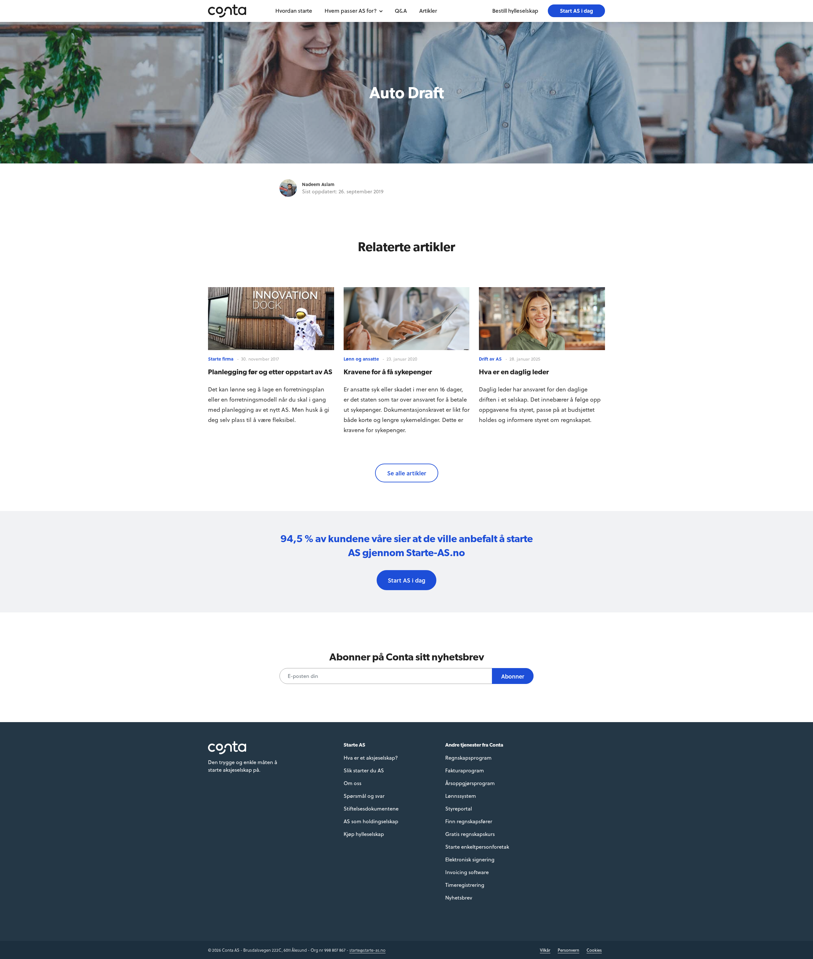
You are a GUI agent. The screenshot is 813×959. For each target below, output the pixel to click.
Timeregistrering (464, 884)
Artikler (428, 11)
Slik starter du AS (364, 770)
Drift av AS (490, 358)
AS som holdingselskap (371, 821)
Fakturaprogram (464, 770)
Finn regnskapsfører (468, 821)
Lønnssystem (460, 795)
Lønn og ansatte (361, 358)
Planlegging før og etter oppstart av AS (270, 372)
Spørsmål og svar (364, 795)
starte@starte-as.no (367, 950)
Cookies (594, 950)
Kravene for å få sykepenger (388, 372)
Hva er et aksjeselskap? (371, 757)
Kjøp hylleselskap (364, 834)
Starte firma (220, 358)
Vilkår (545, 950)
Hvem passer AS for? (351, 11)
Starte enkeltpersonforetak (477, 846)
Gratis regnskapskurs (470, 834)
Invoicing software (467, 872)
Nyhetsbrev (458, 897)
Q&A (401, 11)
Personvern (568, 950)
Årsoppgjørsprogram (470, 783)
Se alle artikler (406, 473)
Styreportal (458, 808)
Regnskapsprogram (468, 757)
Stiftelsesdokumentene (371, 808)
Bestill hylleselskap (515, 11)
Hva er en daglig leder (514, 372)
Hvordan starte (293, 11)
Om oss (352, 783)
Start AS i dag (576, 10)
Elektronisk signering (469, 859)
